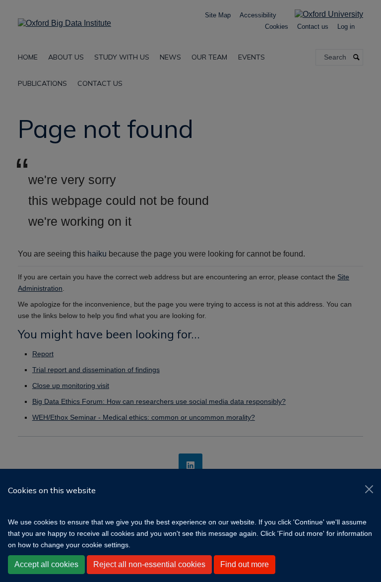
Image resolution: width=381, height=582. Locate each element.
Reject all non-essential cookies (149, 564)
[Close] (369, 489)
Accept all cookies (46, 564)
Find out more (244, 564)
